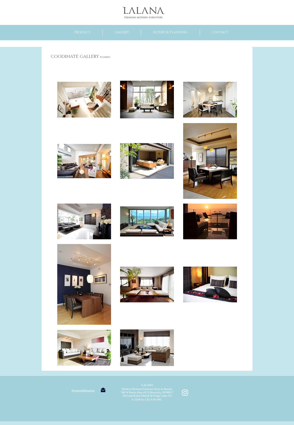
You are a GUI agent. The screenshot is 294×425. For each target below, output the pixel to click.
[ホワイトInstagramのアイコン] (185, 392)
